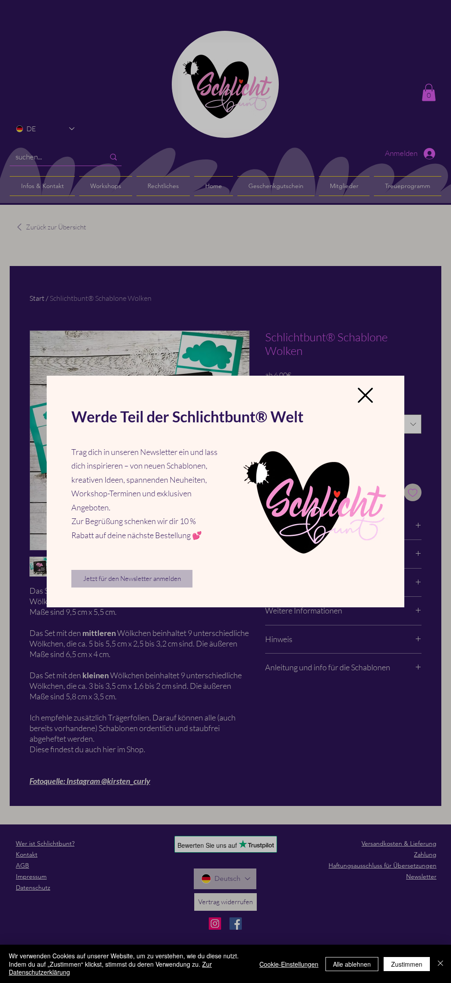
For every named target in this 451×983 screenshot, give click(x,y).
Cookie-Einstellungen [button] (288, 964)
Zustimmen (406, 964)
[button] (365, 395)
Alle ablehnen (352, 964)
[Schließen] (440, 964)
